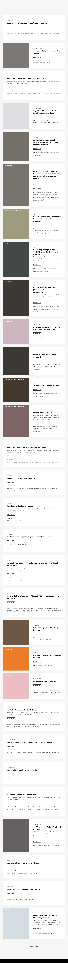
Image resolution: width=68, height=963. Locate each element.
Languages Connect (46, 665)
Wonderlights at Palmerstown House (23, 863)
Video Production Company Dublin (37, 749)
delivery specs (15, 608)
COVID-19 (42, 268)
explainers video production (42, 338)
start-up (22, 899)
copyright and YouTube (21, 724)
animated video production (40, 60)
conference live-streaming (47, 192)
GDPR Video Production (48, 692)
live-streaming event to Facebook (45, 428)
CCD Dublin (13, 752)
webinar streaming (37, 431)
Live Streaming (8, 165)
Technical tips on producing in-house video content (29, 537)
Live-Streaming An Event (43, 412)
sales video (49, 33)
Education (10, 749)
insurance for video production (36, 488)
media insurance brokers (48, 488)
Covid (35, 364)
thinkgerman (42, 93)
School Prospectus (38, 637)
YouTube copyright (26, 726)
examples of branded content (43, 690)
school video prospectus (48, 637)
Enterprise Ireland (40, 931)
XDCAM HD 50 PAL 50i (27, 611)
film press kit (56, 309)
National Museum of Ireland (24, 462)
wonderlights (35, 873)
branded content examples (48, 689)
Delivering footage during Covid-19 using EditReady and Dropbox (45, 252)
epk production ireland (48, 309)
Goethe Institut (35, 93)
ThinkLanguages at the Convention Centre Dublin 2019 (30, 742)
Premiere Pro (33, 610)
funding (46, 931)
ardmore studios (38, 306)
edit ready (54, 268)
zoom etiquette (51, 199)
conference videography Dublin (23, 752)
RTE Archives (56, 610)
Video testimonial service (49, 153)
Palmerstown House (21, 873)
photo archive (48, 724)
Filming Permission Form (47, 845)
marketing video (16, 33)
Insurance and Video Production (21, 478)
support (45, 933)
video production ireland (20, 34)
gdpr (42, 692)
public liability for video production (22, 490)
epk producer (38, 307)
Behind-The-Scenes (46, 306)
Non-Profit (10, 459)
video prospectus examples (45, 639)
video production (48, 197)
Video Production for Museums (51, 462)
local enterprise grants (38, 933)
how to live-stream (42, 194)
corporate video (11, 899)
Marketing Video (11, 30)
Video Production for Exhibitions (38, 462)
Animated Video (8, 44)
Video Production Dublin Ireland (40, 366)
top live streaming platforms (53, 122)
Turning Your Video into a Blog (46, 386)
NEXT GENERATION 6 (25, 33)
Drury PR (32, 752)
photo (43, 724)
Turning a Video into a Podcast (20, 506)
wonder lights (29, 873)
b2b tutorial (15, 579)
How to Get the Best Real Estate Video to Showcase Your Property (47, 219)
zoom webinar (40, 200)
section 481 (49, 62)
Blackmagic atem (38, 426)
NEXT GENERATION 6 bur (35, 33)
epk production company (54, 307)
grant (58, 931)
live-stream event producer (53, 120)
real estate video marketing (52, 228)
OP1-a (21, 610)
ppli (52, 665)
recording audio (26, 547)
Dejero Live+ (45, 426)
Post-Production (26, 610)
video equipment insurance (36, 490)
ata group (10, 33)
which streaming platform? (42, 199)
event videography (47, 752)
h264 (45, 270)
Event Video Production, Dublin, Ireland (14, 379)
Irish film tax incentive (41, 62)
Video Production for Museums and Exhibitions (27, 447)
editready (35, 270)
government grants (52, 931)
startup (25, 899)
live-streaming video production (40, 122)
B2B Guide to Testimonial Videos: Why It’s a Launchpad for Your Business (45, 142)
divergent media (48, 268)
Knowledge (7, 104)
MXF (14, 610)
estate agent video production (12, 210)
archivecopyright (12, 724)
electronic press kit (55, 306)
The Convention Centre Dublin (13, 754)
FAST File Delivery (43, 608)
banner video (37, 152)
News (6, 348)
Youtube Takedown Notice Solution (22, 710)
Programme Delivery (46, 610)
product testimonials (54, 152)
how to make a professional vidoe (15, 547)
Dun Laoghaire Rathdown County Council (51, 364)
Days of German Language (26, 93)
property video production (40, 228)
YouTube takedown (34, 726)
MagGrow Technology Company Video (23, 889)
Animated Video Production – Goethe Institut (26, 78)
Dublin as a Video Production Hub (21, 795)
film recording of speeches (51, 393)
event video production (39, 393)
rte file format (16, 611)
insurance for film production (23, 488)
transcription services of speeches (50, 394)
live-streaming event (41, 195)
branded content (9, 649)
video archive (18, 726)
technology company (32, 899)
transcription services (37, 394)
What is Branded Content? (44, 681)
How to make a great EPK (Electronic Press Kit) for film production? (45, 290)
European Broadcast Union (33, 608)
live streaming (49, 194)
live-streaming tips (50, 195)
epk (34, 307)
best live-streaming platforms (40, 120)
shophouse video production (50, 230)
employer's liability (12, 488)
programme (39, 610)
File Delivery (40, 270)
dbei (35, 931)
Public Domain (54, 724)
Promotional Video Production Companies (17, 809)
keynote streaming (52, 426)
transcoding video (50, 270)
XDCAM (21, 611)
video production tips (35, 547)
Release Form (57, 692)
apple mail (10, 579)
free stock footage (37, 724)
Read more (11, 27)
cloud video (37, 268)
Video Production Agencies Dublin (42, 809)
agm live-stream (37, 192)
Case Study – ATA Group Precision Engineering (27, 23)
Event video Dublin (39, 752)
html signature (22, 579)
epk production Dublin (38, 309)
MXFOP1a (17, 610)
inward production (51, 60)
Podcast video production (14, 520)
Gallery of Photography (13, 462)
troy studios (35, 311)
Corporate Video (11, 896)
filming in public (53, 690)
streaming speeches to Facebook (49, 429)
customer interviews (45, 152)
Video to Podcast (23, 520)
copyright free (30, 724)
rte (52, 610)
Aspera (9, 608)
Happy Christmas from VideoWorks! (22, 770)
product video (44, 33)
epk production (45, 307)
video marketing (30, 809)
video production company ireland (52, 93)
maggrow (18, 899)
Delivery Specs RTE (22, 608)
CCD (9, 752)
